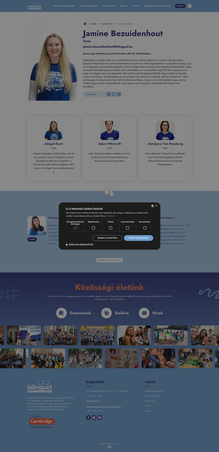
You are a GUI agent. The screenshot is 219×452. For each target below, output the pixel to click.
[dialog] (109, 226)
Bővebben (110, 216)
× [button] (156, 206)
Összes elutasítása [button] (107, 238)
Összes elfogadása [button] (138, 238)
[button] (79, 244)
